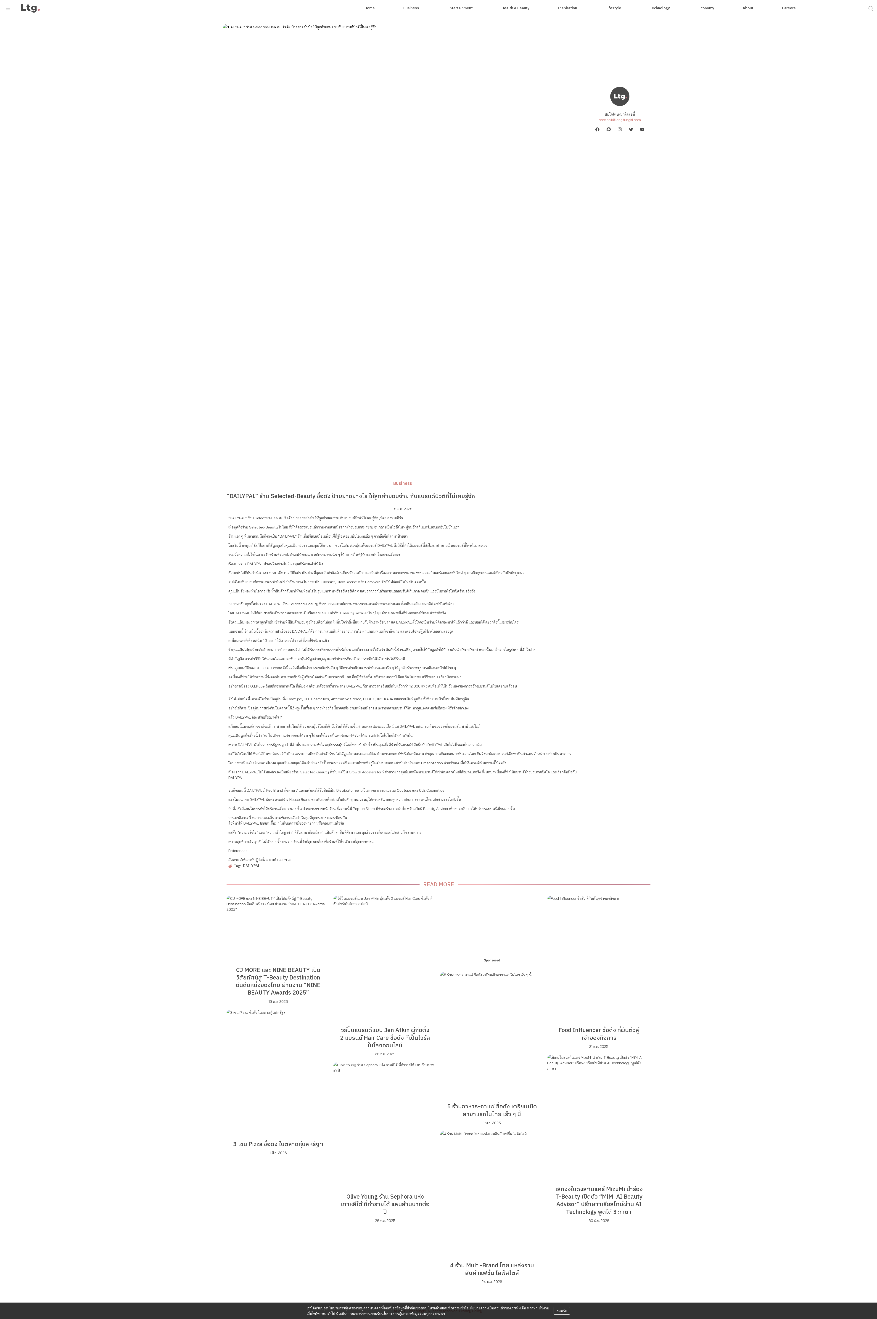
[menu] (8, 8)
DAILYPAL (251, 866)
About (748, 8)
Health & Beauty (515, 8)
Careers (789, 8)
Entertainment (460, 8)
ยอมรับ (562, 1310)
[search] (870, 8)
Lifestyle (613, 8)
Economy (706, 8)
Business (411, 8)
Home (370, 8)
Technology (660, 8)
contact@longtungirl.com (620, 119)
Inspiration (567, 8)
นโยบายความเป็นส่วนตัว (486, 1308)
